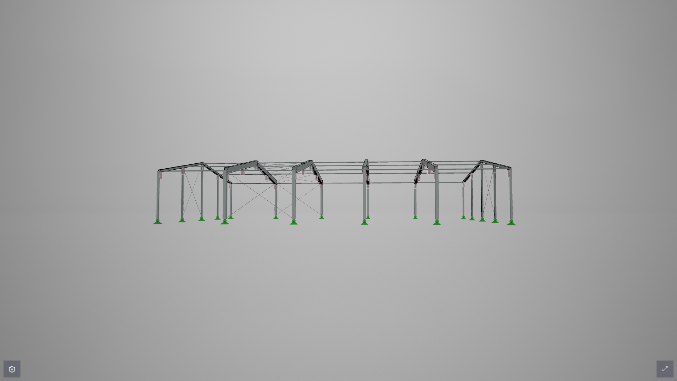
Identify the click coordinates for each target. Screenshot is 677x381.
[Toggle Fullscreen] (665, 369)
